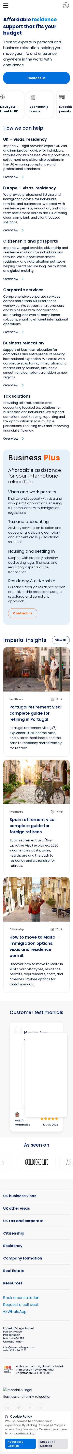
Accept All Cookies (47, 1444)
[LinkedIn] (7, 1407)
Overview (10, 177)
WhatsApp (17, 1312)
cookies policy (24, 1433)
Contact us (36, 78)
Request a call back (21, 1304)
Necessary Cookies (15, 1444)
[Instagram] (41, 1407)
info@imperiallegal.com (19, 1347)
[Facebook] (30, 1407)
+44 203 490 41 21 (14, 1350)
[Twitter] (19, 1407)
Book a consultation (21, 1297)
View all (61, 640)
